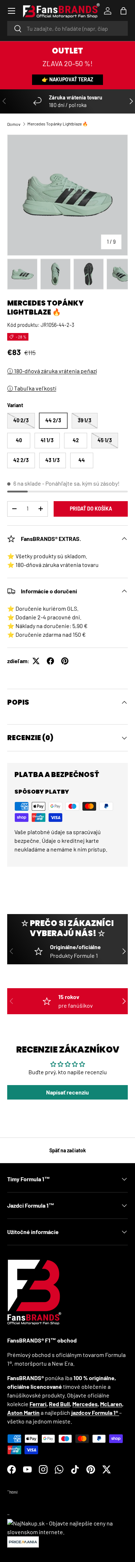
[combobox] (67, 28)
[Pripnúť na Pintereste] (65, 661)
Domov (14, 124)
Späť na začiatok (67, 1150)
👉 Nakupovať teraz (67, 79)
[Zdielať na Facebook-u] (50, 661)
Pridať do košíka (91, 508)
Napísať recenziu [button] (67, 1092)
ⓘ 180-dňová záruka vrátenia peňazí (52, 370)
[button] (123, 11)
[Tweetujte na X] (36, 661)
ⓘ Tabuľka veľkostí (31, 388)
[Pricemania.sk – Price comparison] (23, 1540)
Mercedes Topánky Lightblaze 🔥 (57, 123)
